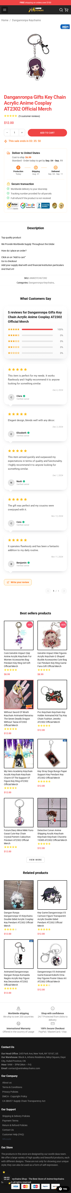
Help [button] (65, 1189)
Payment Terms (10, 1120)
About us (7, 1082)
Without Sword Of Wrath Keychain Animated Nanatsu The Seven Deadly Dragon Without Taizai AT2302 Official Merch (18, 719)
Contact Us (8, 1130)
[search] (61, 10)
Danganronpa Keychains (26, 20)
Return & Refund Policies (14, 1125)
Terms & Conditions (12, 1087)
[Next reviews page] (64, 591)
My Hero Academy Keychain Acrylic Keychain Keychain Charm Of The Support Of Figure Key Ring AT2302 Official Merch (18, 778)
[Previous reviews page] (48, 591)
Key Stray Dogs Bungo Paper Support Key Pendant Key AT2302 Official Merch (52, 774)
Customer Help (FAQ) (13, 1134)
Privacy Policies (10, 1091)
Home (4, 20)
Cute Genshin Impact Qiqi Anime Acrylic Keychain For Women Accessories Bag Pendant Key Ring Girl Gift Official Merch (18, 660)
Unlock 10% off (7, 1178)
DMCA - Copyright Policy (14, 1096)
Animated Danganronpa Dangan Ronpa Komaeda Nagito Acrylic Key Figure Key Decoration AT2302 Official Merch (17, 978)
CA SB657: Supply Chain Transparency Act (23, 1101)
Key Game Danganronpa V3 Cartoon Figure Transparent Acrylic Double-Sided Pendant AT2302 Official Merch (51, 919)
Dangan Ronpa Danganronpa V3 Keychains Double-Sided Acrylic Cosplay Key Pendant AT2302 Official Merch (18, 919)
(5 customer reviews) (29, 116)
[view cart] (66, 10)
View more (35, 860)
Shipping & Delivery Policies (16, 1116)
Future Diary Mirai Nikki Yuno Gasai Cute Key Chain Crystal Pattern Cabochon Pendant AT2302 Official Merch (18, 837)
